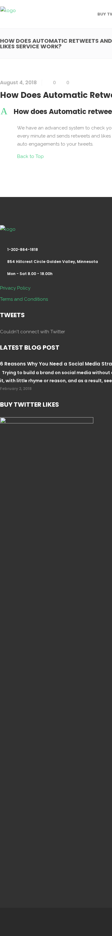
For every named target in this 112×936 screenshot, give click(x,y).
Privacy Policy (15, 288)
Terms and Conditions (24, 299)
